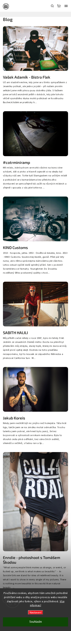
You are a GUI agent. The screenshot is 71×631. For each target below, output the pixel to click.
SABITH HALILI (15, 332)
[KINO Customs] (35, 240)
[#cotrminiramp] (35, 155)
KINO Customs (15, 247)
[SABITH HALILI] (35, 326)
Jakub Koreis (14, 418)
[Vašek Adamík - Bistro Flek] (35, 70)
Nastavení (35, 612)
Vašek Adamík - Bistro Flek (26, 77)
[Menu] (66, 6)
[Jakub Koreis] (35, 411)
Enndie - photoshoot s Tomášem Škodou (31, 559)
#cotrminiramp (16, 162)
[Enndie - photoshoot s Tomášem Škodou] (35, 550)
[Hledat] (52, 6)
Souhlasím (35, 622)
